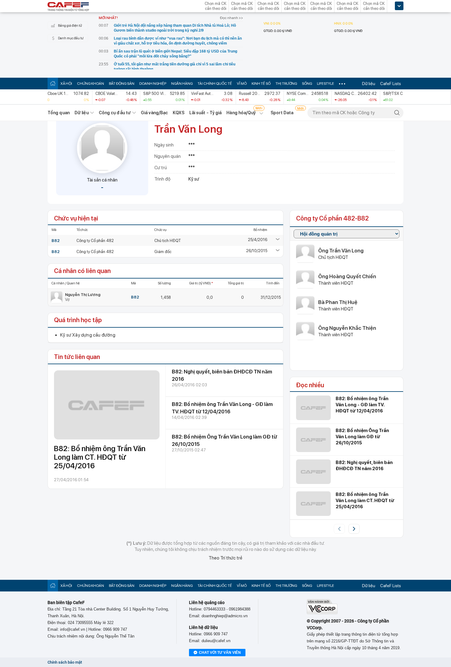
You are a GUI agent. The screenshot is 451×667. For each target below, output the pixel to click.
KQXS (178, 112)
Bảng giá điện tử (70, 26)
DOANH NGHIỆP (152, 83)
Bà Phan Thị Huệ (337, 302)
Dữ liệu (368, 83)
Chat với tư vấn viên (220, 652)
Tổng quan (59, 112)
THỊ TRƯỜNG (286, 83)
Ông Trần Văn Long (341, 251)
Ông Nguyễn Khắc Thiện (347, 328)
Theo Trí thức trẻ (225, 558)
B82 (56, 240)
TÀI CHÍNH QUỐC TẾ (215, 83)
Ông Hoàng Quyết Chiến (347, 276)
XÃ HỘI (66, 83)
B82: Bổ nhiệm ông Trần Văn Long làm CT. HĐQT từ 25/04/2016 (99, 457)
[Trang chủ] (53, 83)
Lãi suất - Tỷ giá (205, 112)
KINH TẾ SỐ (261, 83)
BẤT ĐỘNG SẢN (121, 83)
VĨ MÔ (242, 83)
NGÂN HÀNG (182, 83)
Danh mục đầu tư (70, 38)
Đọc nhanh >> (231, 18)
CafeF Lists (390, 83)
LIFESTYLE (325, 83)
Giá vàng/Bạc (154, 112)
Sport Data (282, 112)
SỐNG (307, 83)
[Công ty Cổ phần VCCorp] (322, 612)
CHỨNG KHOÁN (90, 83)
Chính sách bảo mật (65, 662)
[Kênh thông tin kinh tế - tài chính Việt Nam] (68, 7)
